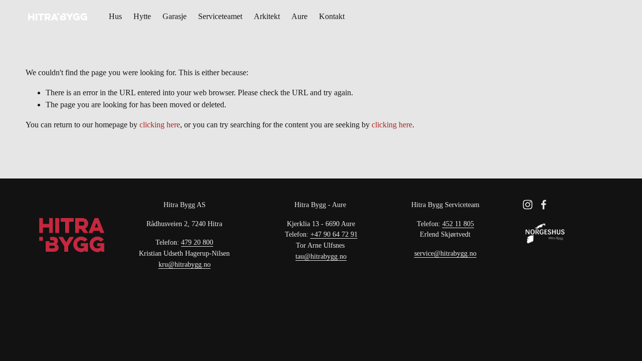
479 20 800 (197, 242)
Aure (299, 16)
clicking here (159, 124)
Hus (115, 16)
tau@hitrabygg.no (321, 256)
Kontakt (332, 16)
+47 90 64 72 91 (334, 234)
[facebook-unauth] (544, 205)
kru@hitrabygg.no (184, 264)
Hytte (142, 16)
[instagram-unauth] (528, 205)
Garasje (175, 16)
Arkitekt (267, 16)
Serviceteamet (220, 16)
